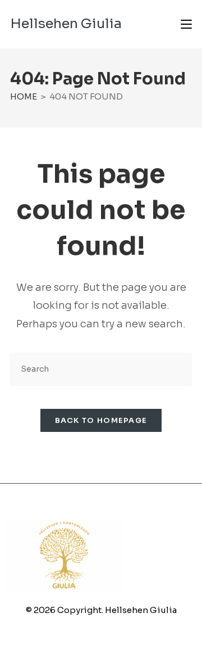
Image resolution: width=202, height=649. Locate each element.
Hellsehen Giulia (66, 23)
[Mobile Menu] (186, 24)
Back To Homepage (101, 420)
